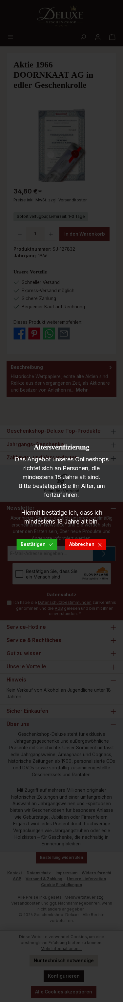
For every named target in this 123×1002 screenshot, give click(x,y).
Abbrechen (81, 544)
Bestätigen (33, 544)
